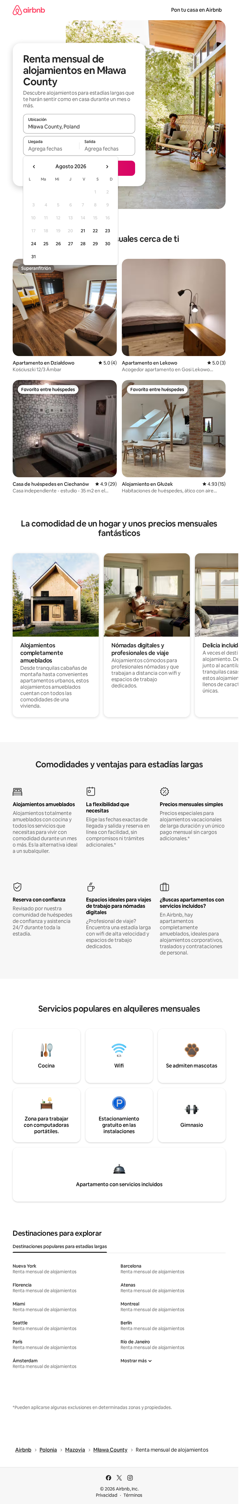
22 (95, 231)
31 (33, 256)
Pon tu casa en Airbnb (196, 10)
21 (83, 231)
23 (107, 231)
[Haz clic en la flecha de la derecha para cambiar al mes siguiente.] (107, 167)
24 (33, 244)
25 (45, 244)
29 (95, 244)
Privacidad (106, 1495)
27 (70, 244)
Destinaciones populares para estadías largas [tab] (60, 1246)
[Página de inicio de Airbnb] (29, 10)
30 (107, 244)
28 (82, 244)
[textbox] (51, 148)
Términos (132, 1495)
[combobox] (79, 126)
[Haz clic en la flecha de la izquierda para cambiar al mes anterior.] (34, 167)
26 (58, 244)
